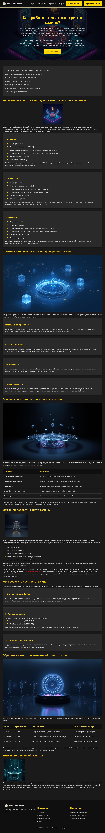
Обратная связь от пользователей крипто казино (22, 88)
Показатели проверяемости (79, 812)
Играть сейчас (73, 4)
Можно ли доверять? (77, 818)
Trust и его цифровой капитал (16, 92)
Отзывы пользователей (78, 815)
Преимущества (42, 4)
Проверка (52, 4)
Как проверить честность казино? (17, 85)
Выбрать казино (53, 52)
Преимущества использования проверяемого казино (23, 74)
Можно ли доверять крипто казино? (17, 81)
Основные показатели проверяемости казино (21, 77)
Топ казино (41, 812)
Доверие (61, 4)
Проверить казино (93, 4)
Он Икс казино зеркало (32, 572)
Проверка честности (44, 818)
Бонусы (32, 4)
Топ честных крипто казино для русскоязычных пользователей (27, 70)
